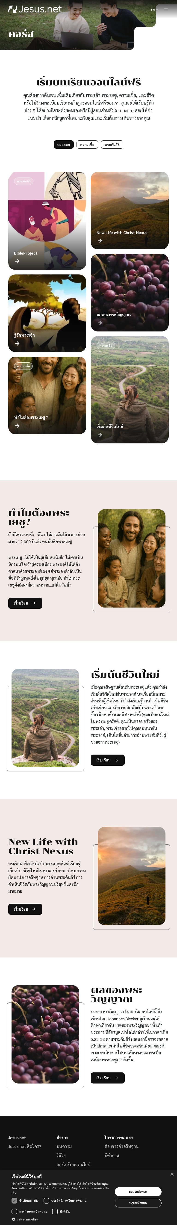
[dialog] (88, 1197)
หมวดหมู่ (63, 144)
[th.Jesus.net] (35, 9)
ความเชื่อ (87, 144)
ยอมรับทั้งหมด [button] (138, 1192)
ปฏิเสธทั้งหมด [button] (138, 1203)
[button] (61, 1219)
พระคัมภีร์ (112, 144)
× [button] (172, 1174)
